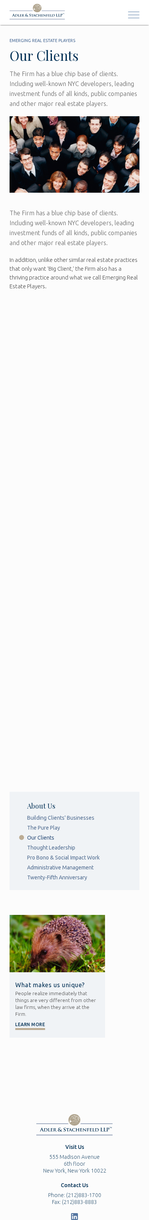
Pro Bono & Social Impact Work (63, 857)
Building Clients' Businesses (60, 818)
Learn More (30, 1024)
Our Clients (40, 838)
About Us (41, 806)
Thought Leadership (51, 848)
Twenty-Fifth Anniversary (57, 877)
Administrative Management (60, 867)
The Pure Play (43, 828)
